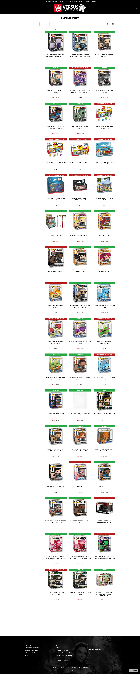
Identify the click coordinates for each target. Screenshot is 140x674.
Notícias (58, 647)
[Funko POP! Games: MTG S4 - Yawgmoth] (104, 42)
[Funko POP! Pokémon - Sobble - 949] (104, 364)
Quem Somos (59, 645)
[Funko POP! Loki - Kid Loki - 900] (104, 400)
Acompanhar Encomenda (32, 647)
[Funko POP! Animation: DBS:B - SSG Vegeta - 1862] (104, 257)
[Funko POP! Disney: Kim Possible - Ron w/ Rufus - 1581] (80, 221)
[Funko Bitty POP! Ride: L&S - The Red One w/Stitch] (104, 149)
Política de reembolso (62, 660)
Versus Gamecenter (59, 667)
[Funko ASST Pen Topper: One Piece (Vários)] (56, 221)
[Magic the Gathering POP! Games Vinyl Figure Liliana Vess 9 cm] (55, 42)
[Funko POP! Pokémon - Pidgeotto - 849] (56, 329)
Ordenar (43, 23)
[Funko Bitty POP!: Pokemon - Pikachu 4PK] (104, 113)
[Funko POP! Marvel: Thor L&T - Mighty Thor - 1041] (56, 508)
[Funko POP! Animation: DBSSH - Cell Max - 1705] (104, 221)
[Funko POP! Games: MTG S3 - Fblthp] (80, 113)
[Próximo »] (87, 604)
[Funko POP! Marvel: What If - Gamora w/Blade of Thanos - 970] (104, 544)
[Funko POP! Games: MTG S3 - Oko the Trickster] (56, 113)
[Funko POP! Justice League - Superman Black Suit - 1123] (56, 472)
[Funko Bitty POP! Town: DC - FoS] (56, 185)
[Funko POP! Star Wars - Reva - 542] (80, 508)
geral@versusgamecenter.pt (94, 649)
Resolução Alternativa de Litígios (64, 655)
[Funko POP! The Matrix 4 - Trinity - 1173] (56, 579)
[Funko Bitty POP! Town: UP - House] (104, 185)
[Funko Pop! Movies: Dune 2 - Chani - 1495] (80, 364)
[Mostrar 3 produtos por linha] (110, 24)
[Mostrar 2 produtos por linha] (107, 24)
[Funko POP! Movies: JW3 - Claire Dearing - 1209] (80, 436)
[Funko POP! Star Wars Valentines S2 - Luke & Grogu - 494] (80, 544)
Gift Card (27, 655)
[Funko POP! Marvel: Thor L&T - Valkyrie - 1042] (104, 472)
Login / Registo (28, 645)
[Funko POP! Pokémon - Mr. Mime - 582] (80, 472)
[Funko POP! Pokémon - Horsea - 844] (104, 293)
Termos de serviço (61, 658)
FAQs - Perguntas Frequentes (32, 653)
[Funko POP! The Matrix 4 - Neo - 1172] (80, 579)
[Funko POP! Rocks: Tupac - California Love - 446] (56, 257)
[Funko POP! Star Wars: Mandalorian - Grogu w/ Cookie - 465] (104, 579)
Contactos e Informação (31, 650)
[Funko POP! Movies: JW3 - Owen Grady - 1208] (56, 436)
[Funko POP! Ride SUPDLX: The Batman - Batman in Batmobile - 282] (104, 508)
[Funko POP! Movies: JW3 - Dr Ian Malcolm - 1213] (80, 293)
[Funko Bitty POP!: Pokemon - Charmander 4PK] (56, 149)
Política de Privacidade (62, 650)
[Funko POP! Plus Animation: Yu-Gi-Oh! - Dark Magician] (80, 78)
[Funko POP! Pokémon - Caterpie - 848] (104, 329)
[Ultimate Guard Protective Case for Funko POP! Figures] (80, 400)
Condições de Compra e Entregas (65, 653)
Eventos (27, 658)
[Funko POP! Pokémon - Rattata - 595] (80, 329)
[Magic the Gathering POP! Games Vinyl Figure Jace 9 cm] (80, 42)
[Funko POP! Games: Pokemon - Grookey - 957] (56, 364)
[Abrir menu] (5, 8)
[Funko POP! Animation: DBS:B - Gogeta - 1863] (80, 257)
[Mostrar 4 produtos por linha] (113, 24)
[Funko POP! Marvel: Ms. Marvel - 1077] (56, 400)
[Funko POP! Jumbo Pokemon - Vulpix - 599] (104, 436)
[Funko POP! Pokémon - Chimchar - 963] (56, 293)
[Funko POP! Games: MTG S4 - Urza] (56, 78)
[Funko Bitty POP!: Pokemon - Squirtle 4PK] (80, 149)
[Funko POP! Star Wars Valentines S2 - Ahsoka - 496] (56, 544)
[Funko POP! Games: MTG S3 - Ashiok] (104, 78)
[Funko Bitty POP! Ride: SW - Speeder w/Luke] (80, 185)
